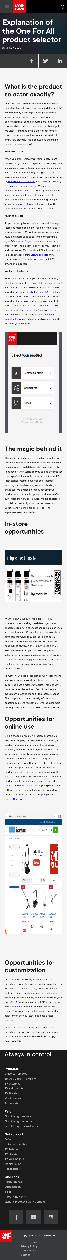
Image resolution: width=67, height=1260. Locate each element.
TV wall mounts (14, 1088)
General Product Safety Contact (25, 1201)
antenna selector (38, 255)
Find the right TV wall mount (22, 1126)
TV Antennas (12, 1149)
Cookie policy (28, 1242)
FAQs (8, 1139)
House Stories (13, 1182)
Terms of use (28, 1250)
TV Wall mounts (14, 1159)
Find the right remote (18, 1116)
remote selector (25, 204)
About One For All (16, 1197)
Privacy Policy (29, 1246)
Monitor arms (13, 1098)
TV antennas (12, 1083)
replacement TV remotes (21, 181)
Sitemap (25, 1255)
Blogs (8, 1192)
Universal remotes (16, 1074)
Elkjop (18, 1006)
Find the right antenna (18, 1121)
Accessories (12, 1103)
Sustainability (13, 1187)
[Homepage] (19, 6)
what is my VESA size (41, 292)
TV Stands (11, 1093)
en (64, 8)
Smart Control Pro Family (20, 1078)
